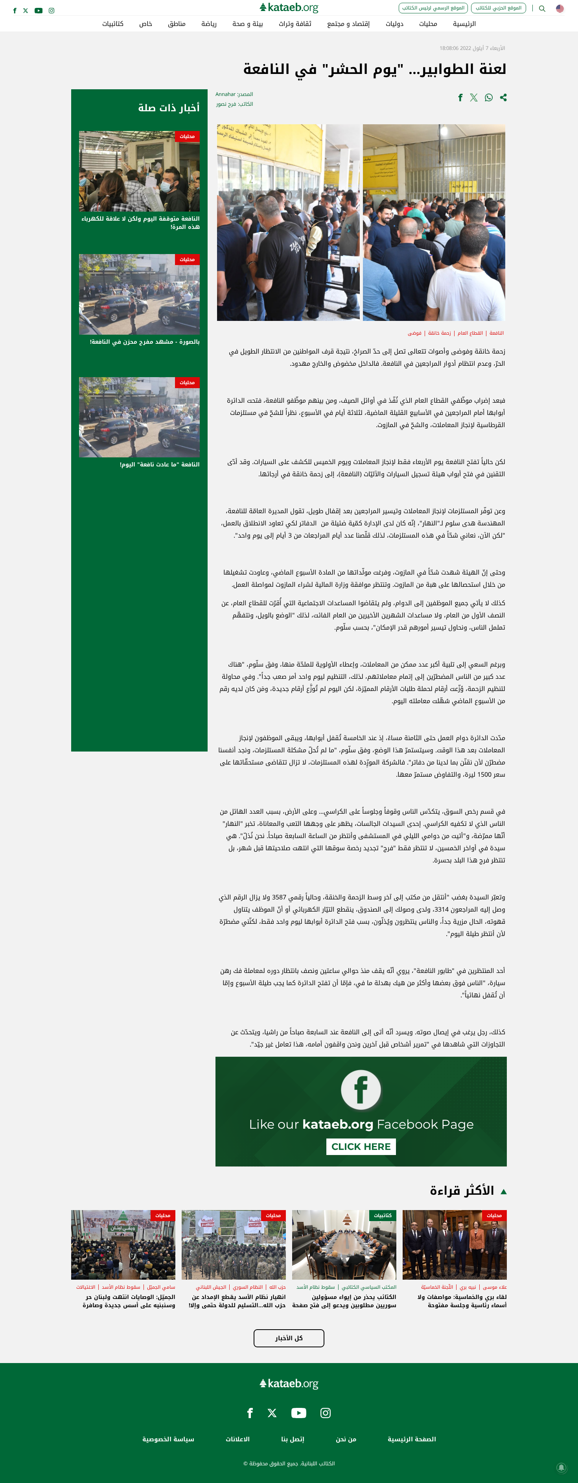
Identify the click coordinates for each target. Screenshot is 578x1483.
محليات (428, 24)
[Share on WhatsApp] (489, 99)
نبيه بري (468, 1287)
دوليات (394, 24)
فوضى (415, 333)
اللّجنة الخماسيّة (437, 1287)
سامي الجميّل (161, 1287)
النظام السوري (248, 1287)
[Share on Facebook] (460, 99)
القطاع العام (470, 333)
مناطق (177, 24)
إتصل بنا (292, 1439)
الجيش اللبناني (211, 1287)
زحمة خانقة (439, 333)
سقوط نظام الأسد (315, 1287)
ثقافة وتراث (295, 24)
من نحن (346, 1439)
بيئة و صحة (247, 24)
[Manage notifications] (561, 1467)
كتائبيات (112, 24)
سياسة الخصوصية (168, 1439)
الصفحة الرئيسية (412, 1439)
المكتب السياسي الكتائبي (369, 1287)
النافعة (497, 333)
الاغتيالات (85, 1287)
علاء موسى (495, 1287)
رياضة (209, 24)
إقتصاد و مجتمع (348, 24)
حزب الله (277, 1287)
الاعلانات (238, 1439)
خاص (145, 24)
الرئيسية (464, 24)
